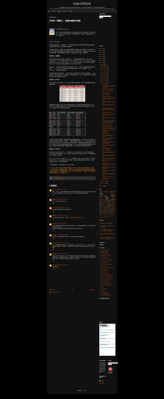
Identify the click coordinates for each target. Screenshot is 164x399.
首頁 (49, 11)
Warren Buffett (103, 201)
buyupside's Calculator (106, 255)
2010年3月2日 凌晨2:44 (61, 223)
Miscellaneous (111, 209)
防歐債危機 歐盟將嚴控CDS (108, 128)
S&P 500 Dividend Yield (106, 276)
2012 (102, 60)
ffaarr (53, 189)
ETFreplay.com (104, 262)
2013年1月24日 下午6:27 (63, 264)
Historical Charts (104, 265)
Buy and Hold (104, 205)
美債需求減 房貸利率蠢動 (107, 89)
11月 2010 (104, 68)
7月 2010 (104, 76)
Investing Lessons (105, 211)
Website (112, 201)
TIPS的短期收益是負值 (107, 126)
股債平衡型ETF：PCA (107, 112)
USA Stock (82, 3)
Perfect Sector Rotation (107, 91)
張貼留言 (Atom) (56, 292)
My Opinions (104, 207)
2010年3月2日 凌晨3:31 (62, 234)
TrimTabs (103, 290)
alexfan (54, 223)
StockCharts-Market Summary (107, 285)
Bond (103, 202)
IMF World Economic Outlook (107, 267)
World (110, 199)
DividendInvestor (104, 257)
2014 (102, 56)
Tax (106, 215)
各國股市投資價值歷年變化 (75, 217)
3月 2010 (104, 84)
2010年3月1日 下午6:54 (62, 207)
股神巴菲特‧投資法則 (106, 124)
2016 (102, 52)
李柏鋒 (53, 199)
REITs (109, 217)
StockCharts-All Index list (106, 283)
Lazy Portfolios (104, 271)
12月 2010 (104, 66)
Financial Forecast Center (106, 264)
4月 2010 (104, 82)
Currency (101, 208)
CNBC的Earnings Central (108, 176)
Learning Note (102, 209)
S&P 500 (64, 11)
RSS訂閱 (70, 11)
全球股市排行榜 (104, 252)
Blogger (84, 390)
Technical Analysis (105, 214)
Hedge (107, 212)
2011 (102, 62)
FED (106, 217)
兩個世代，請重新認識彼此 (107, 223)
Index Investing (105, 204)
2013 (102, 58)
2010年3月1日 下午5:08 (60, 189)
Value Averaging (104, 292)
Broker (113, 204)
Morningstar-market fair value (107, 274)
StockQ (102, 286)
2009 (102, 185)
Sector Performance (105, 281)
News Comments (56, 178)
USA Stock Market (107, 192)
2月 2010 (104, 181)
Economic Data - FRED (106, 260)
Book (111, 207)
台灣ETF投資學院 (105, 250)
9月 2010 (104, 72)
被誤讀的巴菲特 (105, 178)
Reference (112, 212)
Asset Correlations (105, 253)
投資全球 (54, 11)
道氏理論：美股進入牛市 (107, 96)
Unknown (54, 207)
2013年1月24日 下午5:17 (63, 253)
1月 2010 (104, 183)
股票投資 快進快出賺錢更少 (108, 158)
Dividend (113, 205)
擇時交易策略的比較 (106, 148)
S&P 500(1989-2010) (105, 279)
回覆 (53, 195)
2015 (102, 54)
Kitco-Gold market (105, 269)
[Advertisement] (72, 13)
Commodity (109, 208)
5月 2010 (104, 80)
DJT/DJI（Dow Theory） (106, 259)
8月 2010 (104, 74)
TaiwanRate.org (104, 288)
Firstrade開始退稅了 (106, 150)
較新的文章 (52, 289)
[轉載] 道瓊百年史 (106, 133)
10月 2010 (104, 70)
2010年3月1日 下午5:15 (62, 199)
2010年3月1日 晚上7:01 (62, 215)
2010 (102, 64)
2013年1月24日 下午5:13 (63, 242)
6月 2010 (104, 78)
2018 (102, 48)
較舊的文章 (92, 289)
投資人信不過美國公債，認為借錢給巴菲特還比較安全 (108, 109)
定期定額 (59, 11)
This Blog (62, 178)
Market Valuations (105, 272)
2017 (102, 50)
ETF (100, 198)
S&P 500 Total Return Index (107, 278)
